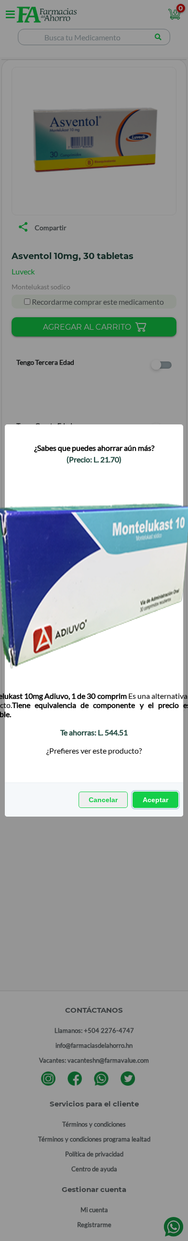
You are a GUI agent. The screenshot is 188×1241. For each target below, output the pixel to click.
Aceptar (155, 800)
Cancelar (103, 800)
